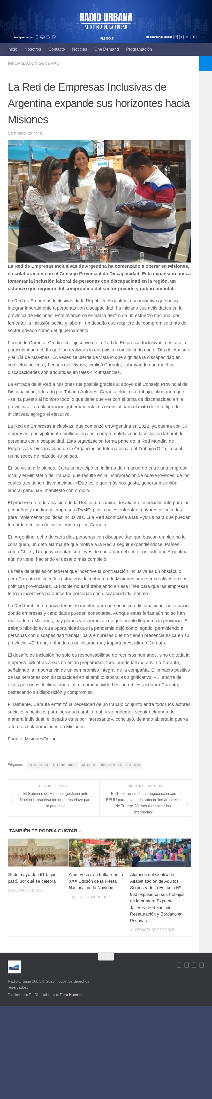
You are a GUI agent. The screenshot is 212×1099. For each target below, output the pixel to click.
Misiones (88, 765)
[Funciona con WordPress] (30, 995)
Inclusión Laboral (65, 765)
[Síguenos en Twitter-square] (186, 965)
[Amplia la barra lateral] (205, 63)
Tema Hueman (70, 995)
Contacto (56, 49)
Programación (139, 49)
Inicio (12, 49)
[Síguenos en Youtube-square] (194, 965)
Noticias (79, 49)
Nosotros (33, 49)
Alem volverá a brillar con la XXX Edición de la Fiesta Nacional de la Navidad (96, 881)
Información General (33, 63)
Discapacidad (38, 765)
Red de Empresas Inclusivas (120, 765)
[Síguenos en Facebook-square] (179, 965)
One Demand (106, 49)
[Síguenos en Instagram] (201, 965)
